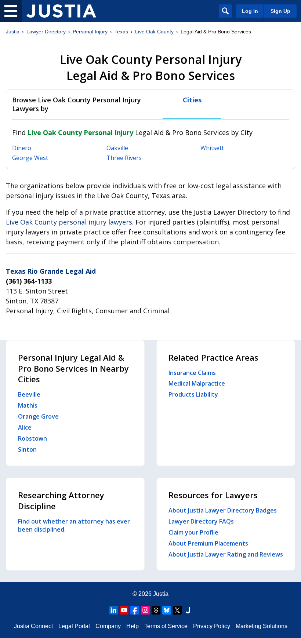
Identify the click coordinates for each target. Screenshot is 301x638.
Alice (25, 427)
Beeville (29, 394)
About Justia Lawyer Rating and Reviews (225, 554)
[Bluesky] (166, 610)
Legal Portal (74, 626)
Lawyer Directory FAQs (201, 521)
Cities (192, 100)
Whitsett (212, 148)
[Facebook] (134, 610)
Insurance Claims (192, 373)
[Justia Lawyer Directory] (61, 11)
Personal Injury (90, 31)
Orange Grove (38, 416)
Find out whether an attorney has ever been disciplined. (74, 525)
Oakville (117, 148)
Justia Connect (33, 626)
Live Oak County (154, 31)
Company (108, 626)
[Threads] (156, 610)
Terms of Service (166, 626)
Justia (12, 31)
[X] (177, 610)
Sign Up (280, 11)
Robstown (32, 438)
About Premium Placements (208, 543)
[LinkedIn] (113, 610)
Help (132, 626)
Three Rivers (124, 158)
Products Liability (193, 394)
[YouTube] (124, 610)
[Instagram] (145, 610)
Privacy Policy (211, 626)
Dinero (21, 148)
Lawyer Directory (46, 31)
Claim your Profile (193, 532)
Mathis (27, 405)
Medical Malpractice (196, 383)
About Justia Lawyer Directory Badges (222, 510)
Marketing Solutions (261, 626)
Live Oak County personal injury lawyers (69, 222)
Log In (250, 11)
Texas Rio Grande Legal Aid (51, 271)
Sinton (27, 449)
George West (30, 158)
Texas (121, 31)
